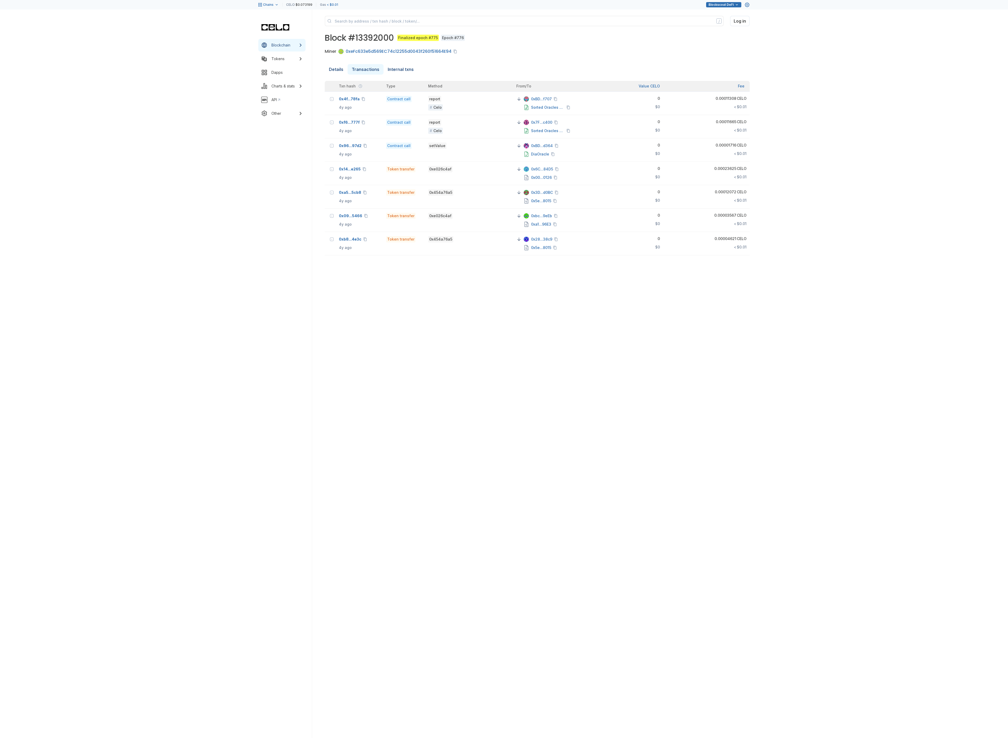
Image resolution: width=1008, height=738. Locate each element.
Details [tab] (336, 69)
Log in (740, 21)
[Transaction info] (332, 99)
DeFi (721, 5)
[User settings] (747, 4)
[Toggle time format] (360, 86)
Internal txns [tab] (401, 69)
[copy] (456, 51)
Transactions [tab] (365, 69)
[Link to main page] (275, 27)
